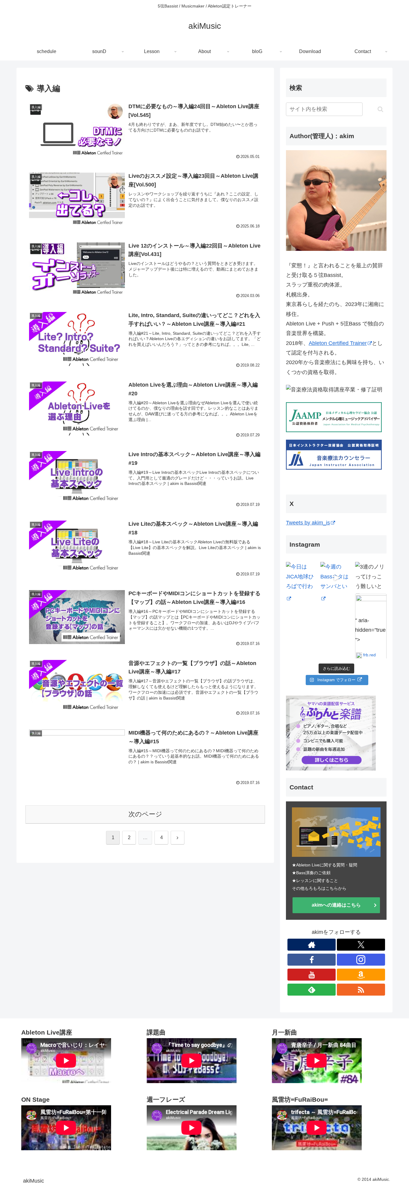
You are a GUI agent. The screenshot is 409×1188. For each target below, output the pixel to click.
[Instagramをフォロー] (361, 960)
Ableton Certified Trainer (338, 343)
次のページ (145, 814)
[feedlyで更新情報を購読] (311, 990)
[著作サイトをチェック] (311, 945)
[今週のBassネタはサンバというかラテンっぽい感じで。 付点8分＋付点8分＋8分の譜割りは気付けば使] (336, 577)
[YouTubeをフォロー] (311, 975)
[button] (380, 109)
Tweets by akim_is (308, 523)
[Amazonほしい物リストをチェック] (361, 975)
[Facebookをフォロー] (311, 960)
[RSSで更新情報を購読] (361, 990)
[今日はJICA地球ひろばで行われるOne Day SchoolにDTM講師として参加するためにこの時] (301, 577)
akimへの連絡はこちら (336, 904)
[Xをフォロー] (361, 945)
